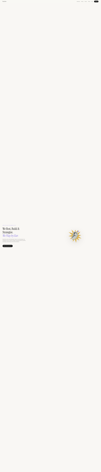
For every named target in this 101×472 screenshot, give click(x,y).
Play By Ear (4, 1)
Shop (92, 1)
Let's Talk (96, 1)
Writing (89, 1)
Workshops (78, 1)
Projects (86, 1)
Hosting (82, 1)
